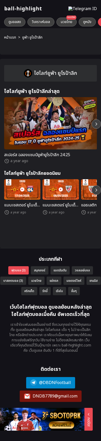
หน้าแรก (10, 37)
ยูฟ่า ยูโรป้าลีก (32, 37)
